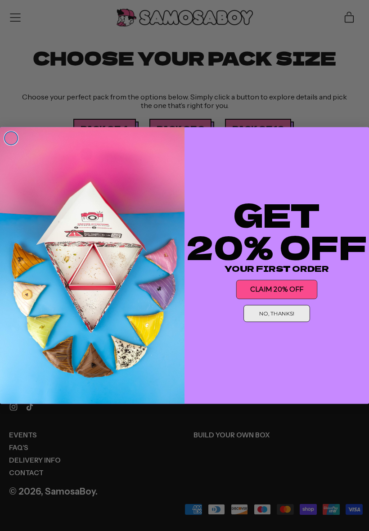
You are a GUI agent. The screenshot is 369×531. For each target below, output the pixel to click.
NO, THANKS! (276, 313)
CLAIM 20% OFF (276, 289)
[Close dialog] (11, 138)
